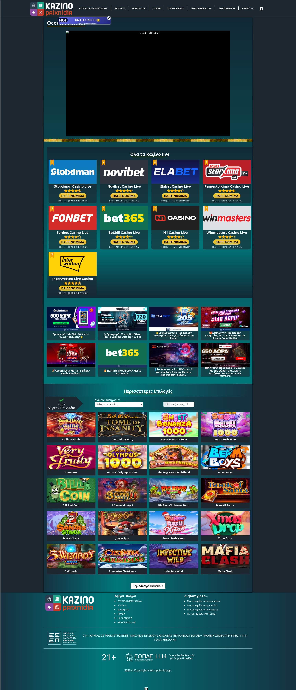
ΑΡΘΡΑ (246, 8)
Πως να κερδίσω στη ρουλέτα (202, 605)
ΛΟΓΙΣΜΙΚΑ (226, 8)
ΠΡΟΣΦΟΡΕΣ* (176, 8)
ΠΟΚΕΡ (157, 8)
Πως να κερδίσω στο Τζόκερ (201, 613)
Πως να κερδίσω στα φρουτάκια (203, 601)
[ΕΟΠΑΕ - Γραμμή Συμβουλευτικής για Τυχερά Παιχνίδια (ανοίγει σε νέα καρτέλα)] (160, 657)
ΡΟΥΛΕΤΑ (120, 8)
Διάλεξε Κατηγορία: (107, 400)
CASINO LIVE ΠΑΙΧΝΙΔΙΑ (93, 8)
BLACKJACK (139, 8)
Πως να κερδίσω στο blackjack (202, 609)
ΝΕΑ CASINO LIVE (201, 8)
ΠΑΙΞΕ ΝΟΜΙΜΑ (72, 195)
